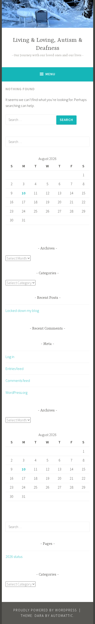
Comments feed (18, 380)
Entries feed (15, 368)
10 (23, 193)
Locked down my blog (22, 310)
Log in (10, 356)
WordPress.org (16, 392)
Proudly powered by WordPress (45, 610)
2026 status (14, 556)
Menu (50, 74)
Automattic (62, 615)
